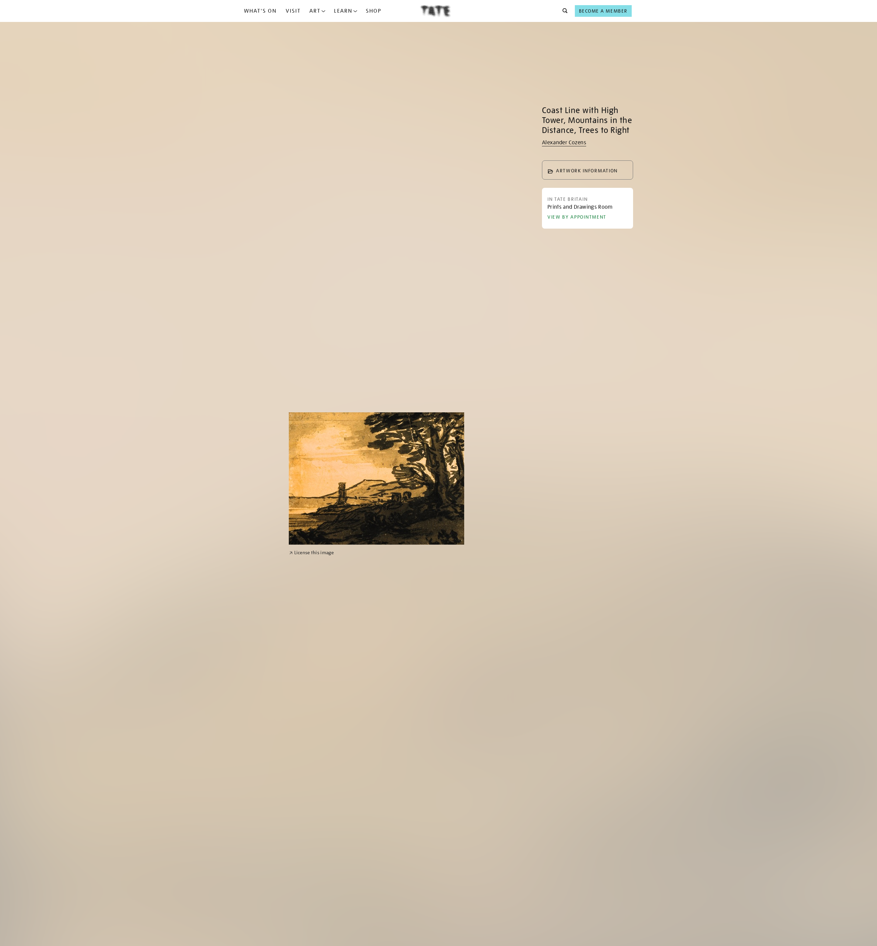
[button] (563, 11)
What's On (260, 11)
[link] (311, 553)
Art (315, 11)
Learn (343, 11)
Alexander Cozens (564, 142)
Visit (293, 11)
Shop (373, 11)
